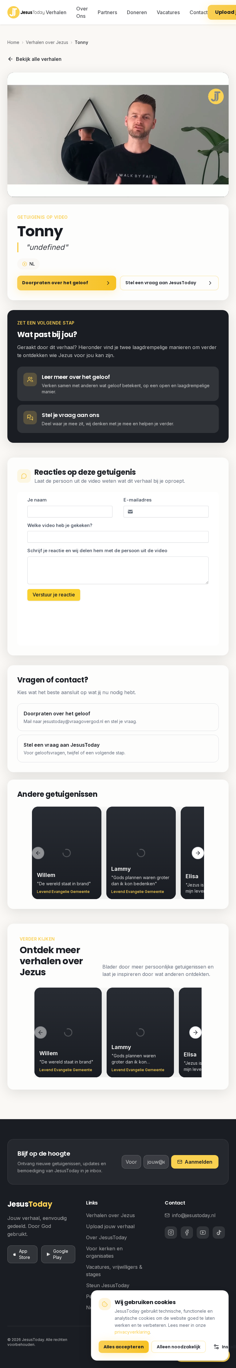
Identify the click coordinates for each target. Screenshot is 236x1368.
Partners (107, 12)
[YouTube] (203, 1232)
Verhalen (56, 12)
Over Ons (82, 12)
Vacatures (168, 12)
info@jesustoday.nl (193, 1215)
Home (13, 42)
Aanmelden (198, 1162)
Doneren (137, 12)
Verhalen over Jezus (47, 42)
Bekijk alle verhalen (38, 59)
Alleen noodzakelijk (178, 1347)
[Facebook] (187, 1232)
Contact (199, 12)
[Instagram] (171, 1232)
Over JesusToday (106, 1237)
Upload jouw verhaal (110, 1226)
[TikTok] (219, 1232)
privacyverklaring (132, 1332)
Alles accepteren (124, 1347)
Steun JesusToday (107, 1285)
